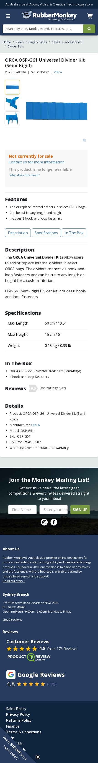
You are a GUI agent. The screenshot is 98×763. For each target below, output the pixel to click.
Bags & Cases (37, 42)
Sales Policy (16, 708)
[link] (44, 522)
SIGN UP (80, 509)
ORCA (58, 72)
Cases (56, 42)
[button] (18, 744)
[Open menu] (8, 16)
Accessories (73, 42)
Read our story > (14, 581)
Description (18, 232)
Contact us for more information (36, 162)
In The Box (74, 232)
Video (20, 42)
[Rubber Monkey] (49, 19)
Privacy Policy (18, 714)
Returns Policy (19, 720)
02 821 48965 (16, 607)
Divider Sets (16, 46)
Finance (13, 726)
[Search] (89, 28)
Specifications (46, 232)
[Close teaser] (38, 757)
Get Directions (12, 619)
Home (7, 42)
